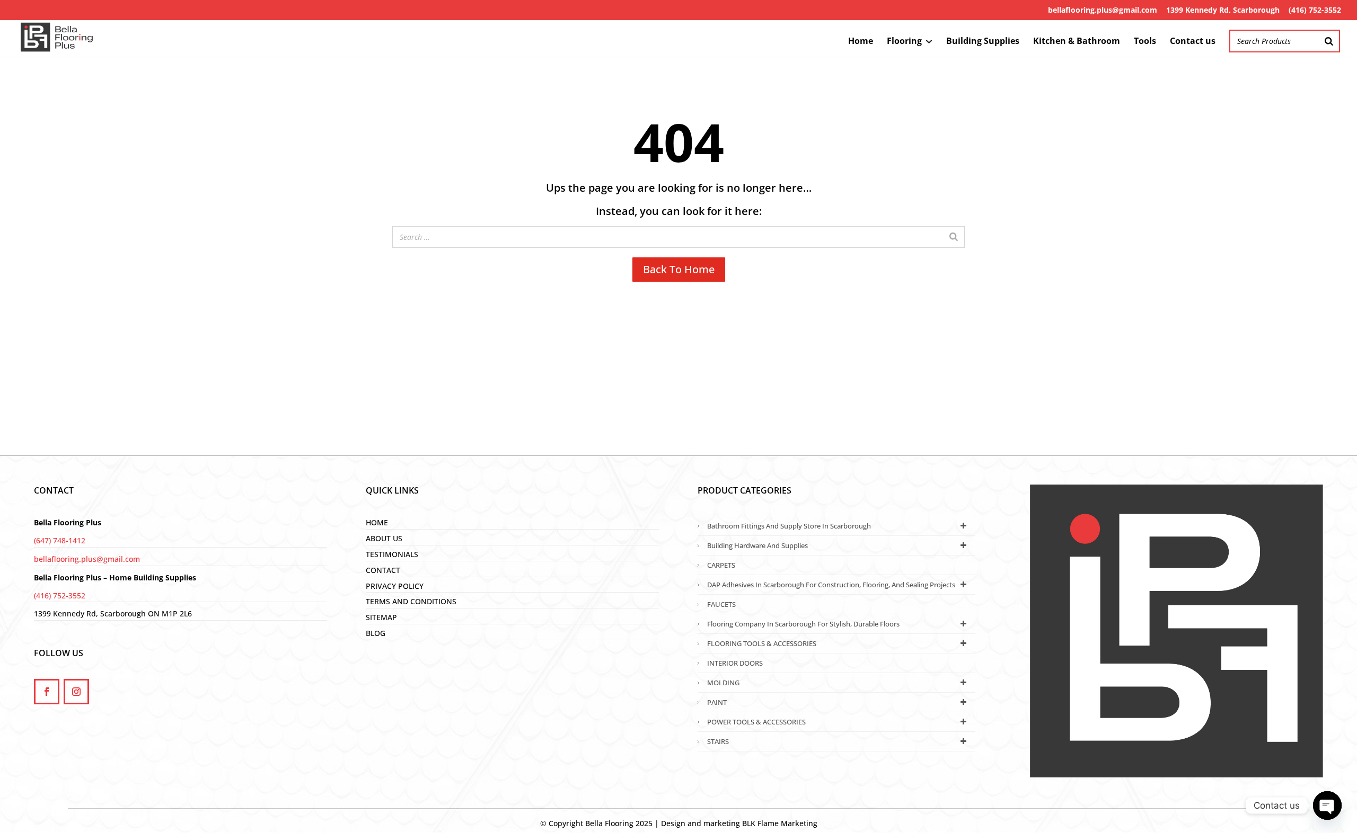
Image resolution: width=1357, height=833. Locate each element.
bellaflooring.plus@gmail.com (1102, 10)
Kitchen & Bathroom (1076, 42)
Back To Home (679, 269)
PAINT (717, 702)
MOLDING (723, 682)
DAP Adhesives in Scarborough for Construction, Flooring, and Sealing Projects (831, 584)
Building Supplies (982, 42)
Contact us (1192, 42)
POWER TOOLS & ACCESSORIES (756, 722)
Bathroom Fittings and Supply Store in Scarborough (789, 526)
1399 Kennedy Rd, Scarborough (1223, 10)
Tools (1145, 42)
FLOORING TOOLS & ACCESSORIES (761, 643)
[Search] (1329, 41)
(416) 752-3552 (1315, 10)
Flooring (904, 42)
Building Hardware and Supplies (757, 545)
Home (860, 42)
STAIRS (718, 741)
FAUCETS (721, 604)
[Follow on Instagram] (76, 691)
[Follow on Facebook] (46, 691)
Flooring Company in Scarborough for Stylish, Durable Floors (803, 624)
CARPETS (721, 565)
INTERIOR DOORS (735, 663)
